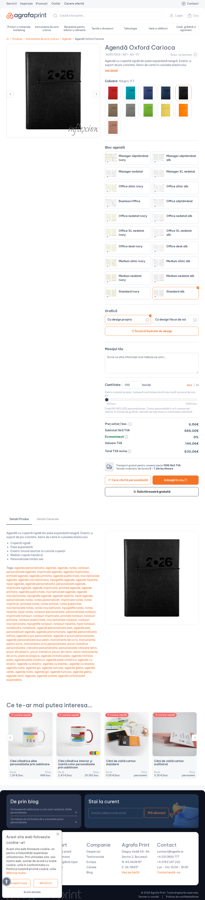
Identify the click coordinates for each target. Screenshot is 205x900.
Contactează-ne (168, 872)
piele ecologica (28, 656)
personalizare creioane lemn (78, 648)
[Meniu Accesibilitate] (6, 881)
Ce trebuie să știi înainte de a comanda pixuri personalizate (37, 821)
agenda (51, 568)
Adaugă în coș (174, 480)
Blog (89, 872)
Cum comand (60, 857)
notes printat (49, 604)
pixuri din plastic (17, 652)
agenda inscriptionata (33, 580)
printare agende (69, 588)
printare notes (29, 604)
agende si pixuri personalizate (73, 636)
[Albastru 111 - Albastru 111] (148, 93)
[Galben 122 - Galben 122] (166, 110)
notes (73, 568)
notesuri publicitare (32, 620)
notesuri (83, 568)
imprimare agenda (49, 572)
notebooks (13, 628)
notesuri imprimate (46, 616)
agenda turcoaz (52, 668)
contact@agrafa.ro (170, 851)
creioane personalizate (41, 648)
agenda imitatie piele (55, 656)
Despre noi (93, 851)
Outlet (55, 3)
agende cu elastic (29, 664)
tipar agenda (15, 584)
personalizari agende (20, 632)
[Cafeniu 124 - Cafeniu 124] (113, 127)
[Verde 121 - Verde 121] (148, 110)
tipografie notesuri (39, 624)
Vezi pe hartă (130, 872)
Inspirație (26, 3)
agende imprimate (44, 588)
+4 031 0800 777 (168, 857)
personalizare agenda (21, 572)
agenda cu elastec (55, 664)
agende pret (82, 628)
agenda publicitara (66, 576)
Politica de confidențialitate (182, 896)
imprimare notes (72, 600)
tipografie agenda (62, 580)
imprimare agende (18, 588)
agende (62, 568)
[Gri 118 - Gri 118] (113, 110)
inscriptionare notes (19, 608)
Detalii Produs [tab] (19, 519)
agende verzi (15, 676)
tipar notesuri (86, 624)
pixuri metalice (40, 652)
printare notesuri (71, 616)
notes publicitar (70, 604)
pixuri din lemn (62, 652)
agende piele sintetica (61, 660)
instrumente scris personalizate (45, 644)
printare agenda (17, 576)
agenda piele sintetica (29, 660)
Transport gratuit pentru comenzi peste (148, 465)
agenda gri (33, 668)
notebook (29, 628)
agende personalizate (40, 584)
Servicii (11, 3)
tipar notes (25, 612)
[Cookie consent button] (58, 834)
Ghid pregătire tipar (64, 862)
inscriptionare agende (60, 592)
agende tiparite (63, 596)
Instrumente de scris (64, 640)
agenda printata (40, 576)
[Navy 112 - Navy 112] (166, 93)
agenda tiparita (86, 580)
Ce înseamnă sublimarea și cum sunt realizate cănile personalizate (41, 811)
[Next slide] (96, 95)
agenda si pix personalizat (34, 636)
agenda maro (15, 668)
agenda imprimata (76, 572)
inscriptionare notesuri (62, 620)
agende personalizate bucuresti (27, 640)
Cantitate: (152, 385)
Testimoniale (95, 857)
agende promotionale (50, 632)
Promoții (41, 3)
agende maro (24, 672)
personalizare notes (19, 600)
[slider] (107, 400)
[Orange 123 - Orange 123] (183, 110)
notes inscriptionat (48, 608)
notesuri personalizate (49, 612)
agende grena (82, 672)
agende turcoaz (60, 672)
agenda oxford (47, 676)
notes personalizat (46, 600)
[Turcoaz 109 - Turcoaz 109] (131, 93)
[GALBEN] (98, 753)
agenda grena (74, 668)
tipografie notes (73, 608)
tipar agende (83, 596)
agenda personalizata (29, 568)
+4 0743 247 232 (168, 862)
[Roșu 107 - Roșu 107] (113, 93)
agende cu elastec (81, 664)
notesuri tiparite (64, 624)
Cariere (91, 867)
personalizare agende (70, 584)
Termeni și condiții (148, 896)
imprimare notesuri (19, 616)
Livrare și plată (61, 851)
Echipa (91, 862)
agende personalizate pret (54, 628)
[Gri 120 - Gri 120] (131, 110)
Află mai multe (16, 873)
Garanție (57, 867)
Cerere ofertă (74, 3)
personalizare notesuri (81, 612)
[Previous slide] (10, 95)
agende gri (41, 672)
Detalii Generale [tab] (48, 519)
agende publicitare (31, 592)
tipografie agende (39, 596)
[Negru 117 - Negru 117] (183, 93)
